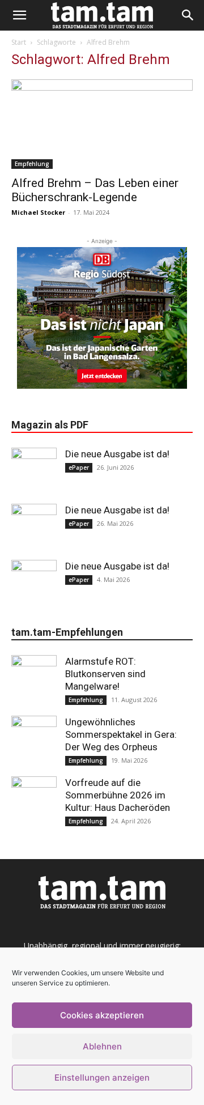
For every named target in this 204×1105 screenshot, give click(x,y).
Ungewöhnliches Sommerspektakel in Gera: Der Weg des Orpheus (121, 734)
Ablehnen (102, 1046)
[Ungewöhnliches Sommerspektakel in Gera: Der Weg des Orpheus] (34, 738)
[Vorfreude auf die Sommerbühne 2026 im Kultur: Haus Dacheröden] (34, 799)
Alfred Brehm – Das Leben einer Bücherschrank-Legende (94, 190)
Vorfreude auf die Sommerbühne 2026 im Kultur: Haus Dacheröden (117, 795)
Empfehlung (32, 164)
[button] (19, 15)
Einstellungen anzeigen (102, 1077)
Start (18, 42)
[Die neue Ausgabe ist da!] (34, 470)
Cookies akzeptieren (102, 1015)
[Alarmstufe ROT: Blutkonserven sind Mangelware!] (34, 677)
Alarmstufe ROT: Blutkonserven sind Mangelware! (105, 674)
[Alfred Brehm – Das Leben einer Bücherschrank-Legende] (102, 124)
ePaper (79, 467)
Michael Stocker (38, 212)
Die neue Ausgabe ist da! (117, 454)
